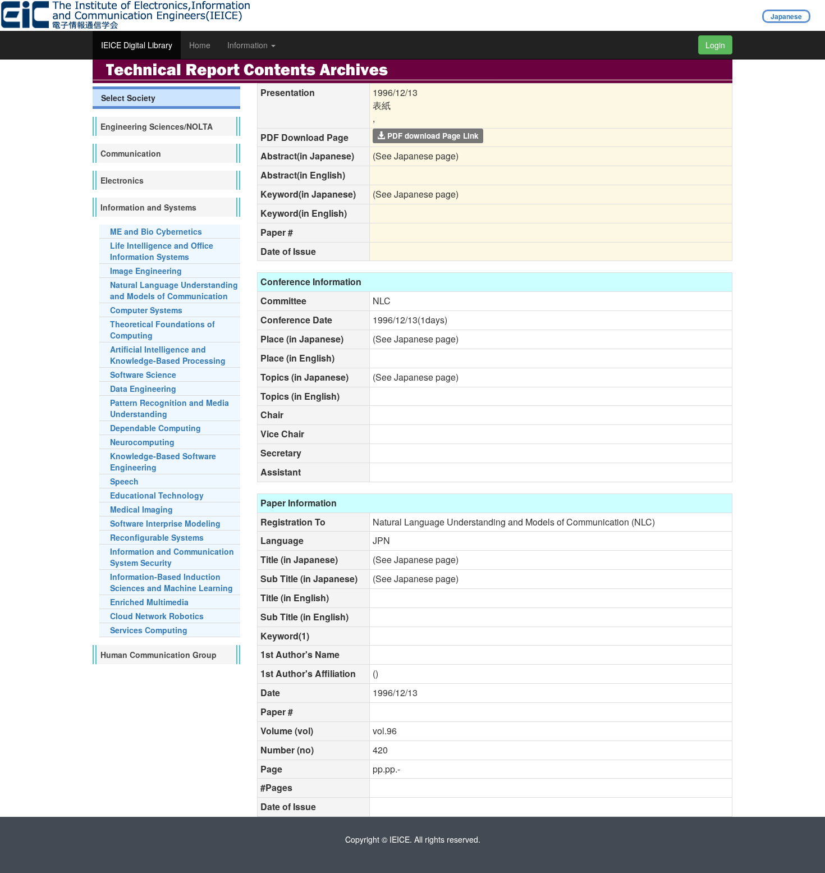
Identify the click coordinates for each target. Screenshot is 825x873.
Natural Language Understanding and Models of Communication (174, 290)
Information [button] (248, 45)
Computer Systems (146, 310)
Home (199, 45)
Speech (124, 481)
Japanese (786, 16)
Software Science (143, 374)
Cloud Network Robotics (157, 615)
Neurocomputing (142, 441)
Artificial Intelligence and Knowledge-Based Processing (168, 355)
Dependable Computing (155, 427)
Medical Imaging (141, 509)
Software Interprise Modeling (165, 523)
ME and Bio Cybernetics (156, 231)
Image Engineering (146, 270)
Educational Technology (157, 495)
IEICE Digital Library (136, 45)
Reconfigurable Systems (157, 537)
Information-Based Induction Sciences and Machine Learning (171, 582)
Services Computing (148, 630)
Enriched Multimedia (149, 601)
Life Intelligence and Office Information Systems (161, 251)
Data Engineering (143, 388)
